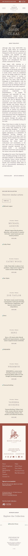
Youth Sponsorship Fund (6, 470)
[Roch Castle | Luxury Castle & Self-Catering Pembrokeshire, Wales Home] (14, 8)
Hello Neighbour (7, 466)
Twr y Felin (18, 468)
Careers (4, 474)
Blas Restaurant (20, 473)
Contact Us (5, 476)
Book (24, 8)
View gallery (8, 175)
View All (6, 200)
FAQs (16, 464)
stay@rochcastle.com (9, 453)
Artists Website (19, 175)
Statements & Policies (7, 493)
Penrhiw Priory (19, 470)
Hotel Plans (18, 466)
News (4, 464)
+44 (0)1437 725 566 (19, 453)
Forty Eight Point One (12, 495)
